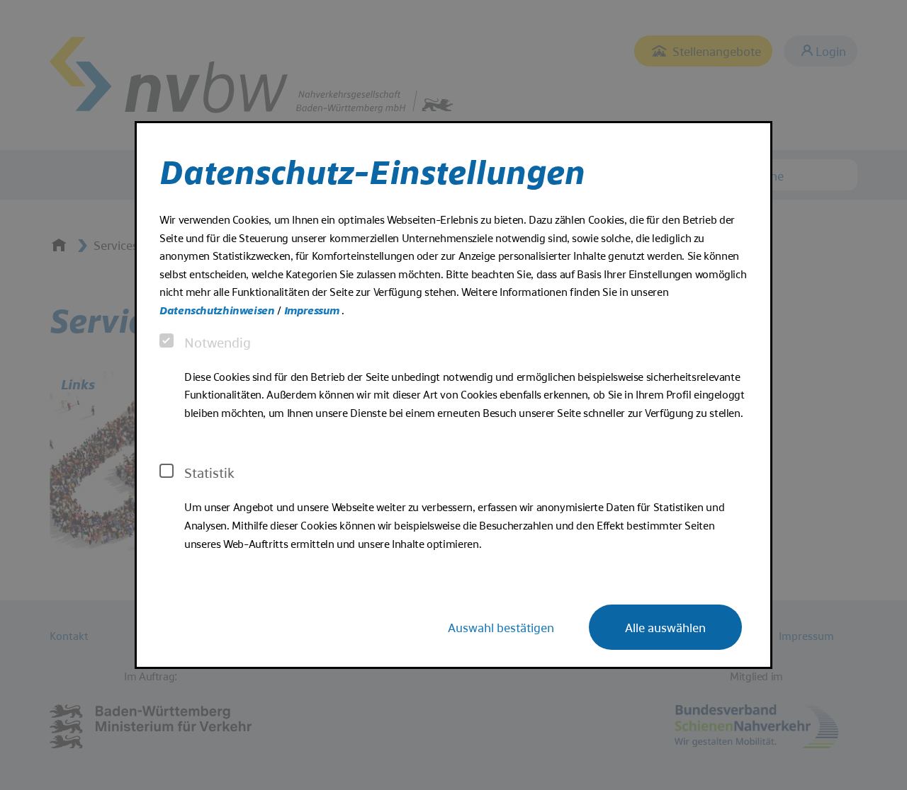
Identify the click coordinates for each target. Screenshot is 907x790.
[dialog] (453, 395)
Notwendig (217, 341)
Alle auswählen (665, 626)
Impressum (313, 309)
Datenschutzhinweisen (218, 309)
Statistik (209, 472)
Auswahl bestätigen (501, 626)
